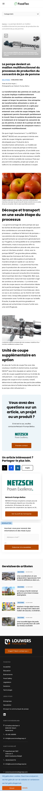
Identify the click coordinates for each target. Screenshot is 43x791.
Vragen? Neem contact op (17, 651)
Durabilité (6, 667)
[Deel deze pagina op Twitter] (4, 467)
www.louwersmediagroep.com (16, 772)
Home (4, 24)
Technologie (7, 690)
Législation (7, 682)
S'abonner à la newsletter (21, 547)
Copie (27, 468)
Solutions (6, 80)
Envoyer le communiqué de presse (16, 709)
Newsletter (7, 705)
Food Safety (7, 678)
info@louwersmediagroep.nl (15, 738)
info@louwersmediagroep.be (15, 764)
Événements (7, 674)
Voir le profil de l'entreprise (21, 514)
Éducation (7, 671)
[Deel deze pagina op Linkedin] (17, 467)
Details (25, 788)
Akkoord (11, 788)
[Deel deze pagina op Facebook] (11, 467)
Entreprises (7, 701)
